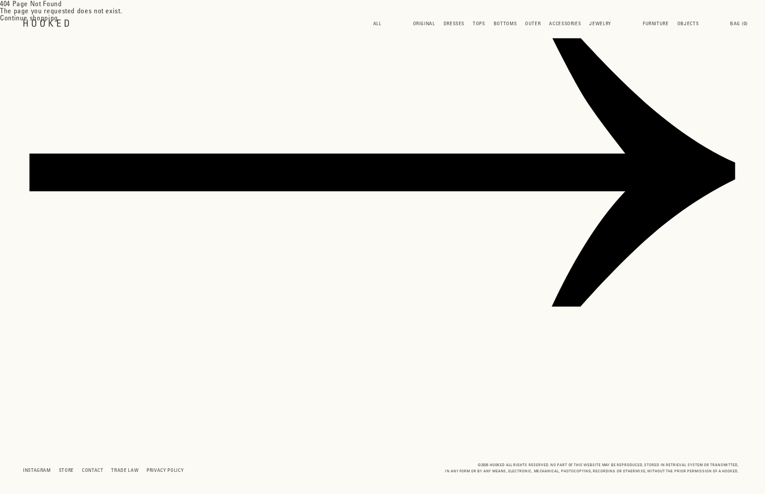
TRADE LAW (125, 470)
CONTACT (92, 470)
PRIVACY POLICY (165, 470)
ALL (377, 23)
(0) (739, 23)
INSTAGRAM (37, 470)
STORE (66, 470)
